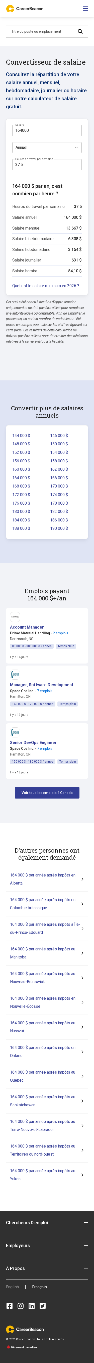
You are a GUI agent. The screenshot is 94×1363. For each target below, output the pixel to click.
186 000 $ (59, 520)
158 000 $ (59, 461)
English (12, 1287)
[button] (27, 627)
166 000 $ (59, 477)
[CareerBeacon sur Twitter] (42, 1305)
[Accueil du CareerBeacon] (25, 9)
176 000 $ (21, 503)
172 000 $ (21, 494)
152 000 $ (21, 452)
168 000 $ (21, 486)
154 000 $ (59, 452)
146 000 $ (59, 435)
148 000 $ (21, 444)
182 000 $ (59, 511)
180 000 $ (21, 511)
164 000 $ (21, 477)
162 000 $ (59, 469)
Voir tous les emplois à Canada (47, 793)
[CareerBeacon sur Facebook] (9, 1305)
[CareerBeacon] (25, 1329)
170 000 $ (59, 486)
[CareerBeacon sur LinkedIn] (31, 1305)
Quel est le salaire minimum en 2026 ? (45, 285)
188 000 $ (21, 528)
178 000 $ (59, 503)
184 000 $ (21, 520)
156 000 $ (21, 461)
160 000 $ (21, 469)
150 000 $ (59, 444)
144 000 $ (21, 435)
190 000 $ (59, 528)
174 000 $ (59, 494)
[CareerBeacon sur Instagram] (20, 1305)
